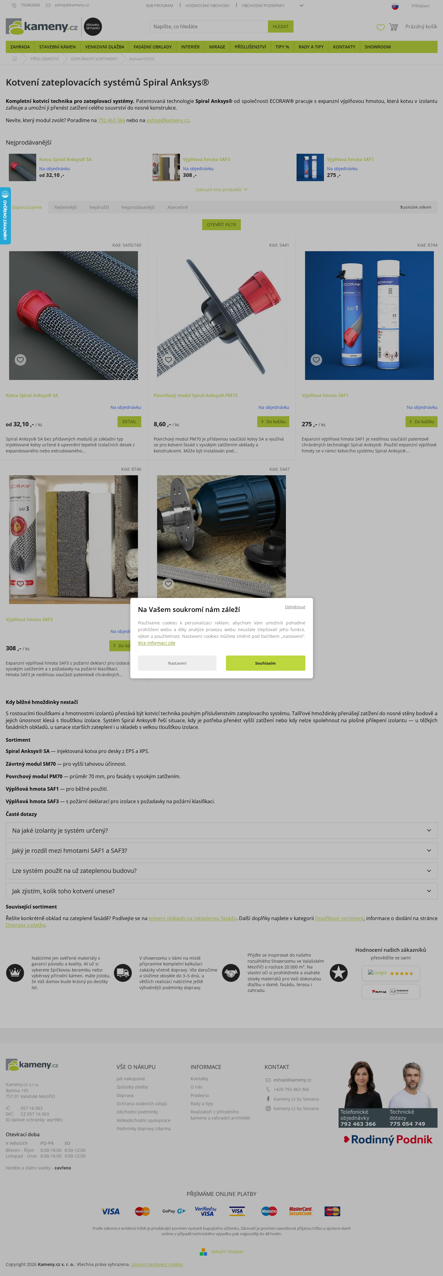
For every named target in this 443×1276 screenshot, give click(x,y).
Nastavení (177, 663)
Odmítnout (295, 606)
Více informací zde (156, 643)
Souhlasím (265, 663)
